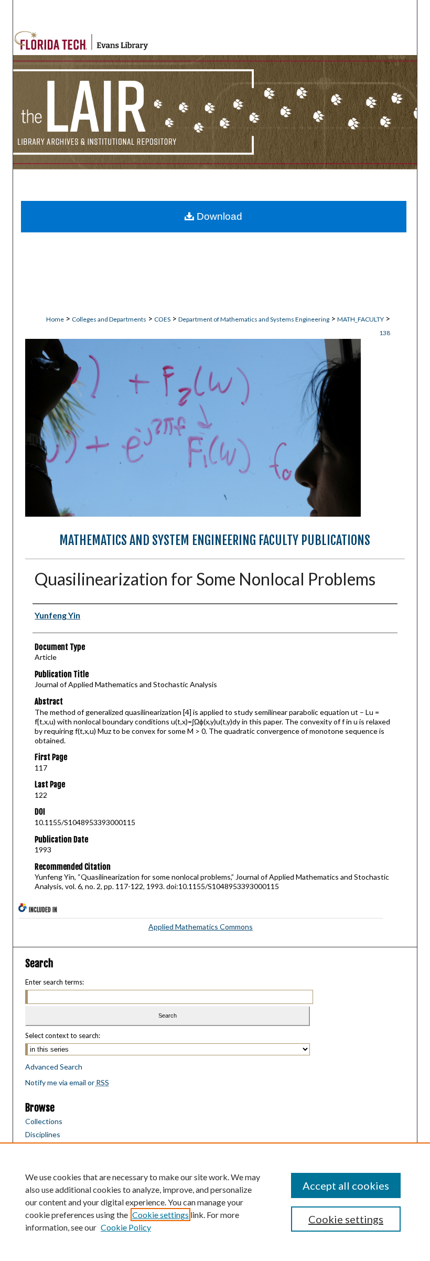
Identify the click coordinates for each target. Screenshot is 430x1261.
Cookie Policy (126, 1227)
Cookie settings (160, 1215)
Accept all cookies (346, 1185)
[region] (215, 1201)
